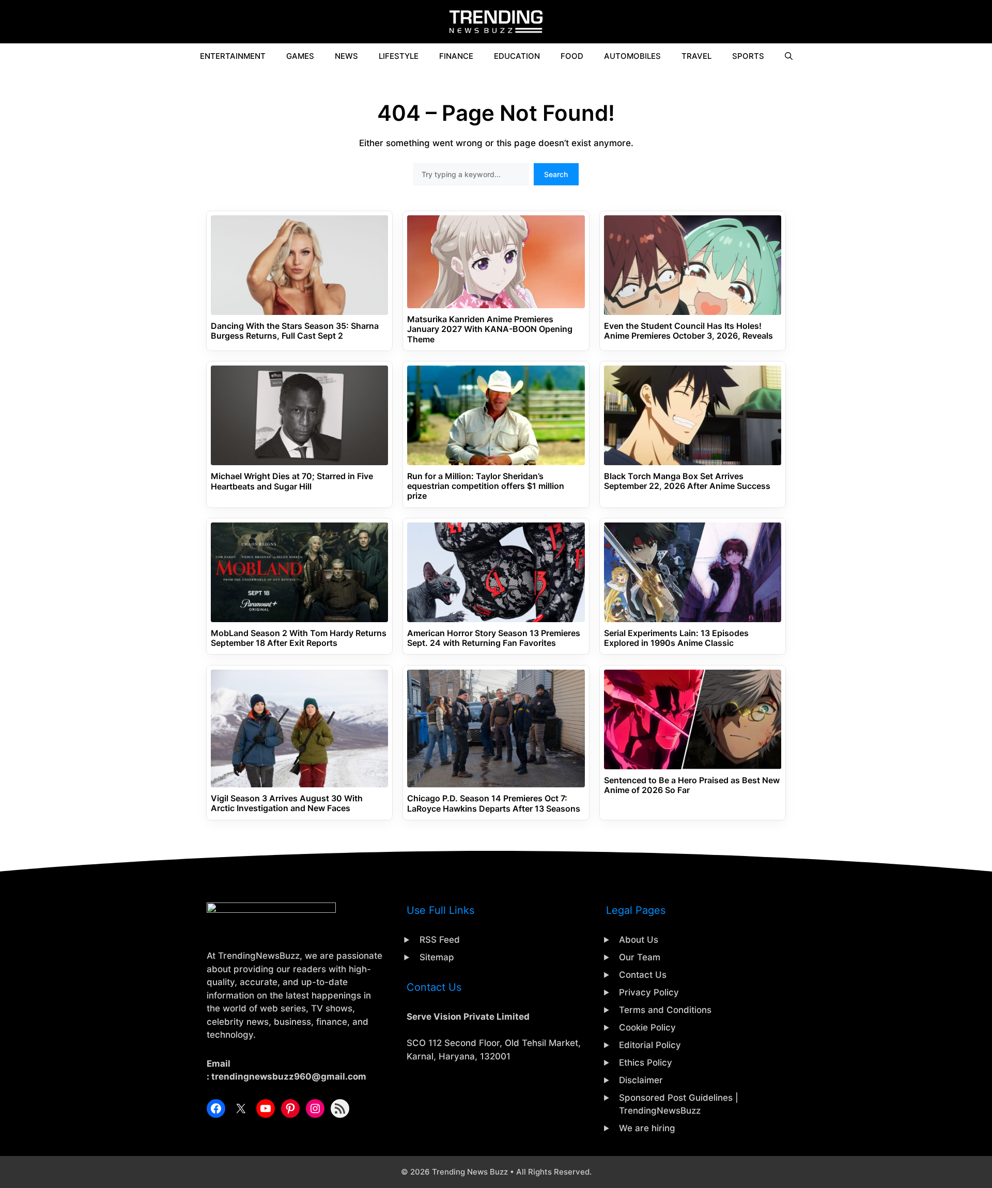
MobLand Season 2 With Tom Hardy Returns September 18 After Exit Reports (298, 638)
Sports (748, 56)
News (346, 56)
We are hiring (647, 1128)
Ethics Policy (645, 1062)
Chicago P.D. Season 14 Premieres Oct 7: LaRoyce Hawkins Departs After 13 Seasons (493, 803)
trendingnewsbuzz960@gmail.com (288, 1076)
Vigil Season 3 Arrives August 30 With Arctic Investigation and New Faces (287, 803)
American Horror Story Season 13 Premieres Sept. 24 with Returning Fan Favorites (493, 638)
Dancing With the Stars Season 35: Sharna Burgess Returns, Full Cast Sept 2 (295, 331)
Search (556, 174)
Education (517, 56)
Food (572, 56)
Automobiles (632, 56)
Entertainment (233, 56)
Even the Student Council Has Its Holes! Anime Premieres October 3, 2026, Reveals (688, 331)
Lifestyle (399, 56)
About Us (638, 939)
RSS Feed (440, 939)
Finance (456, 56)
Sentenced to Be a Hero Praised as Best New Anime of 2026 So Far (692, 785)
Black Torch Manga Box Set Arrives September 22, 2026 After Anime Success (687, 481)
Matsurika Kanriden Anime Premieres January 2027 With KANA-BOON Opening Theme (489, 329)
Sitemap (437, 957)
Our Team (639, 957)
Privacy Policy (649, 992)
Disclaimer (641, 1080)
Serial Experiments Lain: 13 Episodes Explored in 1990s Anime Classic (676, 638)
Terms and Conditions (665, 1010)
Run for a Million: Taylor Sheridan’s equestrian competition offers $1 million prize (485, 486)
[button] (788, 56)
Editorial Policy (650, 1045)
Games (300, 56)
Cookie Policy (647, 1027)
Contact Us (643, 975)
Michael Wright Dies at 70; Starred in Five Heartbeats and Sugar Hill (292, 481)
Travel (696, 56)
